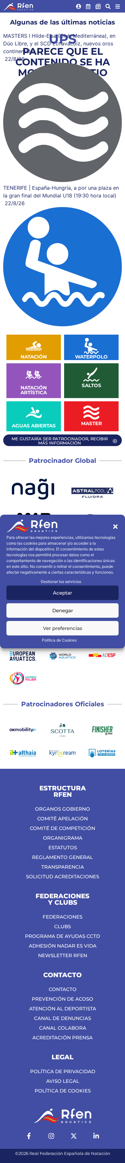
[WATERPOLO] (91, 346)
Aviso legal (62, 1081)
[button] (115, 526)
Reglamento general (62, 857)
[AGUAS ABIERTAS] (34, 413)
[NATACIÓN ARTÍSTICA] (34, 375)
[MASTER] (91, 413)
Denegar (62, 610)
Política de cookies (63, 1091)
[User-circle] (78, 6)
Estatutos (62, 847)
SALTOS (91, 385)
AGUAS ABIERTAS (34, 426)
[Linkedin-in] (96, 1136)
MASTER (91, 423)
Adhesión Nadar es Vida (62, 946)
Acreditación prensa (62, 1037)
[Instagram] (51, 1136)
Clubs (62, 926)
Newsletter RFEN (62, 955)
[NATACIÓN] (34, 346)
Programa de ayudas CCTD (62, 936)
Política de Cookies (59, 640)
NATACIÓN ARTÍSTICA (34, 390)
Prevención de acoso (62, 999)
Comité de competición (62, 828)
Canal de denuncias (62, 1018)
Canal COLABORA (62, 1028)
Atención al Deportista (62, 1009)
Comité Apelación (62, 818)
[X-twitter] (73, 1136)
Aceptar (62, 593)
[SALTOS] (91, 375)
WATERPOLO (91, 357)
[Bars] (117, 6)
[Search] (108, 6)
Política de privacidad (62, 1071)
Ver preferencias (62, 628)
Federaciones (62, 917)
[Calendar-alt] (88, 6)
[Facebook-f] (28, 1136)
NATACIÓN (34, 357)
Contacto (63, 989)
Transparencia (62, 867)
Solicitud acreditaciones (62, 876)
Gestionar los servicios (61, 581)
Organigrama (62, 838)
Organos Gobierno (62, 809)
